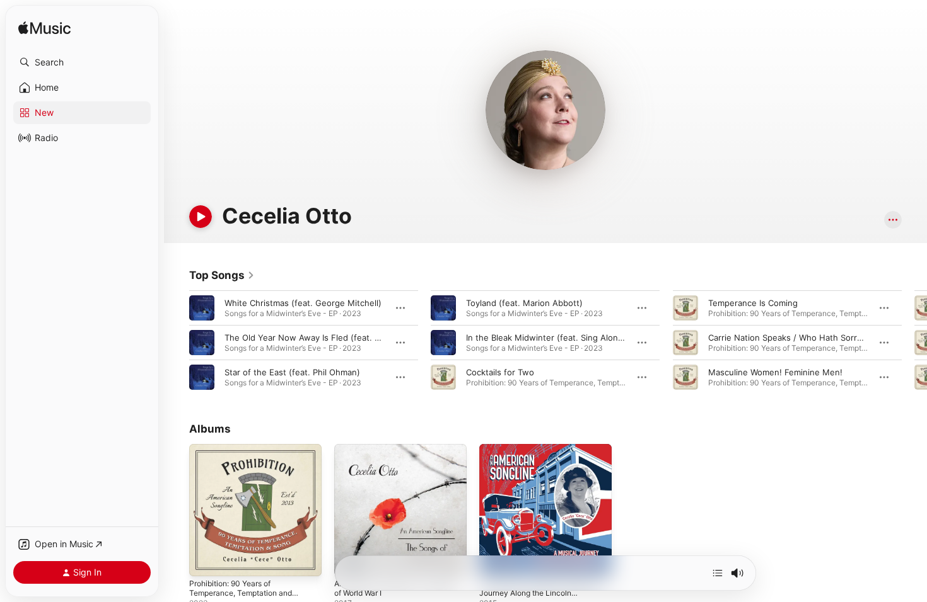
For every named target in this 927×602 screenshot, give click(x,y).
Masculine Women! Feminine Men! (775, 372)
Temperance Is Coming (753, 303)
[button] (82, 62)
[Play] (200, 216)
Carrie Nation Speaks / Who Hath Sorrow (788, 337)
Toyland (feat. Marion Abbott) (524, 303)
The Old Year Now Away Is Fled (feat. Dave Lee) (319, 337)
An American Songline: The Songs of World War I (387, 454)
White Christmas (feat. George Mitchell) (303, 303)
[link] (222, 275)
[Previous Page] (176, 342)
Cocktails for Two (500, 372)
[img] (44, 28)
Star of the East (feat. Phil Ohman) (292, 372)
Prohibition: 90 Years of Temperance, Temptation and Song (246, 459)
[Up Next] (717, 573)
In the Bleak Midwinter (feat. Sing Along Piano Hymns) (573, 337)
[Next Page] (914, 342)
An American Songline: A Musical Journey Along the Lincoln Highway (544, 459)
